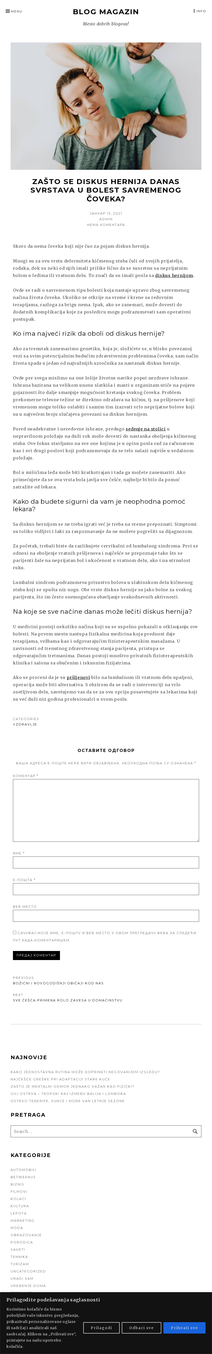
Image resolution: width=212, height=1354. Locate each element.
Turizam (20, 1264)
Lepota (19, 1213)
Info (201, 11)
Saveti (18, 1249)
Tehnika (19, 1257)
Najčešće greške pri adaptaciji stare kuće (60, 1079)
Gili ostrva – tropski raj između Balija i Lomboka (68, 1094)
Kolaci (18, 1199)
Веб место (25, 907)
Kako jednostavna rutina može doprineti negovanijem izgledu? (85, 1072)
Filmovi (19, 1192)
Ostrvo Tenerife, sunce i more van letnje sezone (68, 1101)
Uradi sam (22, 1278)
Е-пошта (24, 880)
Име (19, 853)
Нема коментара (106, 225)
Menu (16, 11)
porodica (22, 1242)
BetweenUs (23, 1177)
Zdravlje (26, 724)
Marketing (23, 1221)
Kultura (20, 1206)
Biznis (17, 1184)
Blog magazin (106, 11)
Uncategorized (28, 1271)
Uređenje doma (28, 1286)
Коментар (26, 776)
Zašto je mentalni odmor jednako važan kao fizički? (72, 1086)
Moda (17, 1228)
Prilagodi (101, 1328)
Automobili (23, 1170)
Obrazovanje (26, 1235)
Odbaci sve (141, 1328)
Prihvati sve (184, 1328)
